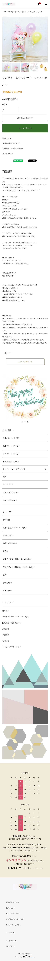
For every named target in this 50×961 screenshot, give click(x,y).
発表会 (5, 551)
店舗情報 (5, 629)
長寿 (4, 575)
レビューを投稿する (25, 362)
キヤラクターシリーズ (35, 12)
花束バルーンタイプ (11, 446)
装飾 (4, 477)
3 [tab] (27, 422)
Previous (5, 39)
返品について (6, 138)
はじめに (5, 611)
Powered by (18, 956)
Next (45, 39)
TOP (4, 12)
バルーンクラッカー (11, 492)
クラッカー (7, 591)
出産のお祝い (8, 535)
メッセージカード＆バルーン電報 (15, 617)
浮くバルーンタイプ (11, 454)
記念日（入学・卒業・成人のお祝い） (18, 559)
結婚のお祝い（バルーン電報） (15, 528)
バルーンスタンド (10, 500)
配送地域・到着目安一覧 (12, 623)
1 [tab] (22, 422)
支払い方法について (12, 914)
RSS (7, 933)
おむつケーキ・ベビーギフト (17, 12)
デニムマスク (8, 484)
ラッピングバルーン (11, 462)
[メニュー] (46, 4)
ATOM (12, 933)
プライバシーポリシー (13, 925)
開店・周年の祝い (10, 543)
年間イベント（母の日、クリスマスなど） (19, 567)
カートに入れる (25, 128)
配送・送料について (12, 902)
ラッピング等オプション (12, 647)
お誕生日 (6, 520)
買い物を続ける (7, 153)
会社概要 (5, 635)
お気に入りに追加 (23, 118)
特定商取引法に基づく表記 (11, 143)
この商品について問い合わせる (12, 148)
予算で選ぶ (7, 583)
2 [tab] (25, 422)
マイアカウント (11, 941)
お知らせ (5, 641)
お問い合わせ (10, 946)
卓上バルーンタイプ (11, 438)
